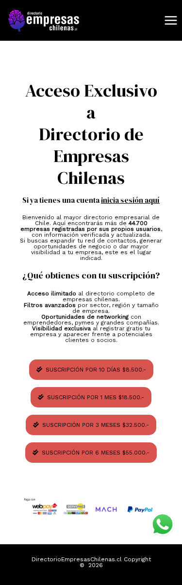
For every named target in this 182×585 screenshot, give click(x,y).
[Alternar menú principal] (170, 20)
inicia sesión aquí (130, 200)
